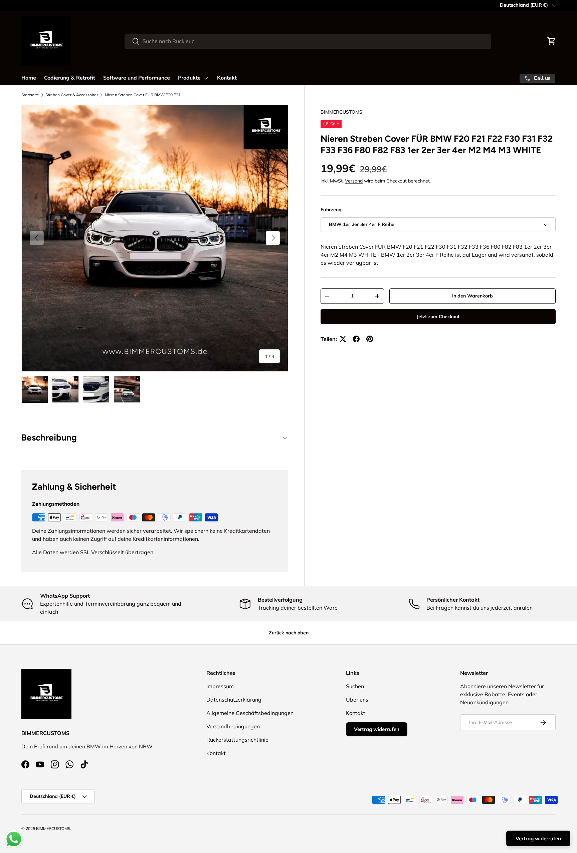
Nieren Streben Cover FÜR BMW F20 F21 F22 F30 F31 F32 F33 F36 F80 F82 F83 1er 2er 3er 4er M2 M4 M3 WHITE (145, 94)
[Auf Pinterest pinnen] (369, 339)
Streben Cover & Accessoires (72, 94)
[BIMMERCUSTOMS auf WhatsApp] (69, 764)
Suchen (355, 686)
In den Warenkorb (472, 296)
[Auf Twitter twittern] (343, 339)
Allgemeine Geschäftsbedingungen (250, 713)
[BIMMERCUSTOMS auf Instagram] (54, 764)
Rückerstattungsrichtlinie (237, 739)
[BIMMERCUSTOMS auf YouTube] (40, 764)
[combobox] (308, 41)
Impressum (220, 686)
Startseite (30, 94)
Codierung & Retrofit (69, 78)
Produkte (189, 78)
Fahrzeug (331, 210)
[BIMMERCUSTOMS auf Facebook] (25, 764)
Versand (354, 181)
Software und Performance (136, 78)
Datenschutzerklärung (233, 699)
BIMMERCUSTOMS (341, 112)
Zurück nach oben (289, 633)
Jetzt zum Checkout (438, 317)
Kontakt (227, 78)
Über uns (357, 699)
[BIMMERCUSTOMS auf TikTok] (84, 764)
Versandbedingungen (233, 726)
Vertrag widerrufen (376, 729)
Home (28, 78)
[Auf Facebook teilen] (356, 339)
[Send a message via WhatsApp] (13, 839)
